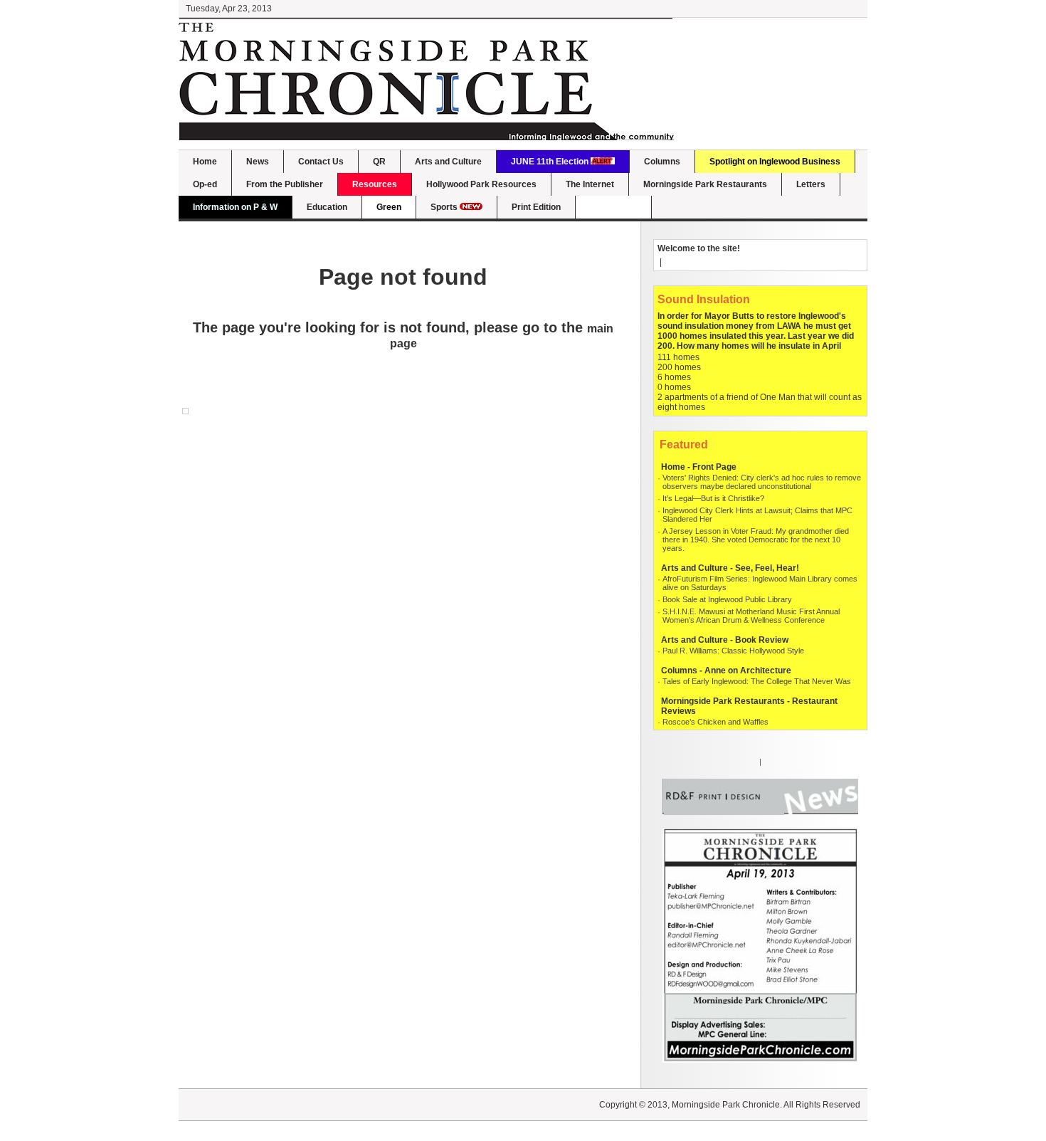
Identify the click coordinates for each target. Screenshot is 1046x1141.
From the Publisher (284, 184)
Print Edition (536, 207)
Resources (374, 184)
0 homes (674, 387)
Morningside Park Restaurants (705, 184)
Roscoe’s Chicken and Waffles (715, 721)
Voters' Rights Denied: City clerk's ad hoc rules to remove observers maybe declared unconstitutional (761, 481)
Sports (445, 207)
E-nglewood (613, 207)
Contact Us (321, 162)
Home (205, 162)
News (257, 162)
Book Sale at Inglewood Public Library (727, 599)
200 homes (679, 367)
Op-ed (205, 184)
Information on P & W (235, 207)
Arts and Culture (448, 162)
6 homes (674, 377)
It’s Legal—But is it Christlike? (713, 498)
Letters (810, 184)
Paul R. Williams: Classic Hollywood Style (733, 650)
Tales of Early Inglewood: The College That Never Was (756, 681)
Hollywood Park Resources (481, 184)
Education (327, 207)
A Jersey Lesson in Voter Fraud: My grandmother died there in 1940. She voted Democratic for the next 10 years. (755, 539)
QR (379, 162)
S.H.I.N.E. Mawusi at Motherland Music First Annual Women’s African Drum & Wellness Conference (751, 615)
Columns (662, 162)
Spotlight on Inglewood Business (774, 162)
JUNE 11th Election (551, 162)
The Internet (590, 184)
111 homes (678, 357)
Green (388, 207)
